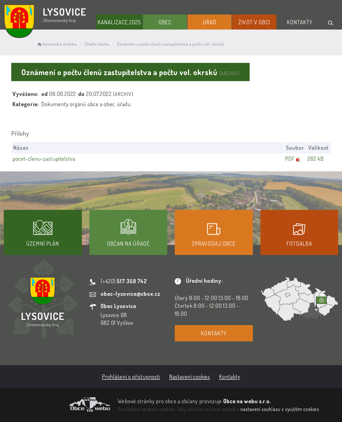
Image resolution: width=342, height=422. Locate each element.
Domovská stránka (60, 44)
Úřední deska (97, 44)
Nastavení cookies (189, 376)
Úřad (209, 22)
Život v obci (254, 22)
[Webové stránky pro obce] (57, 404)
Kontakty (300, 22)
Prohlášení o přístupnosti (131, 376)
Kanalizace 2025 (119, 22)
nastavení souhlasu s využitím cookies (280, 409)
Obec (165, 22)
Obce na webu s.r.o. (247, 400)
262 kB (315, 158)
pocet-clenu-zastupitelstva (44, 158)
